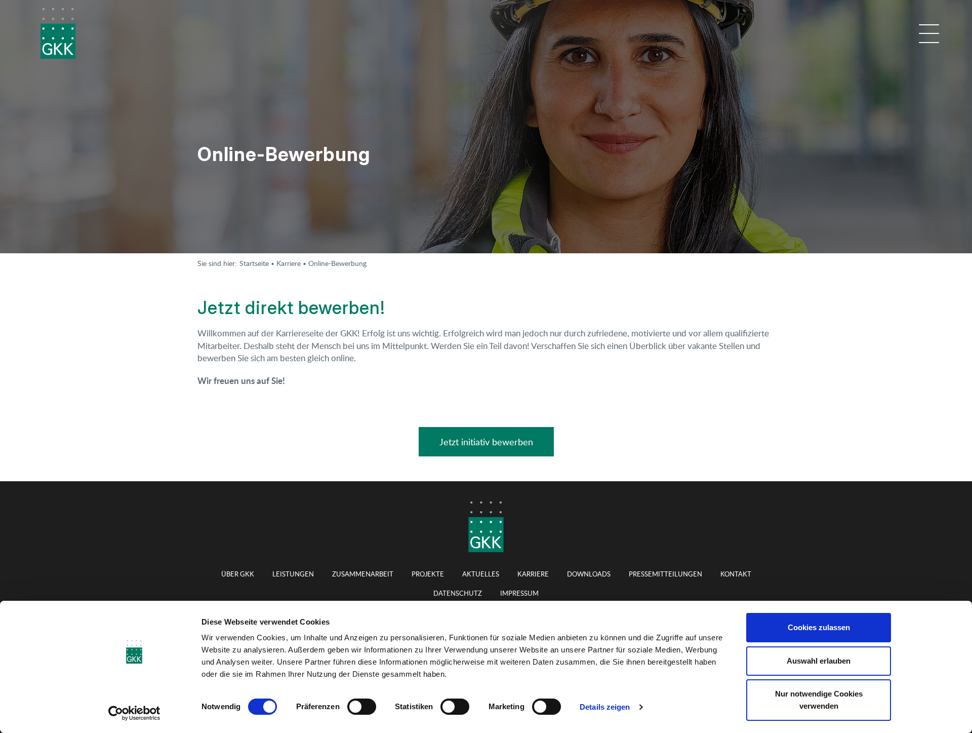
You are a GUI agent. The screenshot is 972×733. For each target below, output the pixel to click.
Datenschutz (457, 593)
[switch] (361, 707)
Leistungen (293, 573)
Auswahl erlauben (818, 661)
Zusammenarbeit (362, 573)
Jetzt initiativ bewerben (486, 442)
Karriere (288, 263)
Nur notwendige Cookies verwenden (819, 699)
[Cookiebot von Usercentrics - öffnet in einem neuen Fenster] (134, 713)
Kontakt (735, 573)
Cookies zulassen (819, 627)
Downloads (589, 573)
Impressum (519, 593)
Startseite (254, 263)
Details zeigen (605, 707)
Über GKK (237, 573)
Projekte (428, 573)
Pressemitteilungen (665, 573)
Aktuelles (480, 573)
